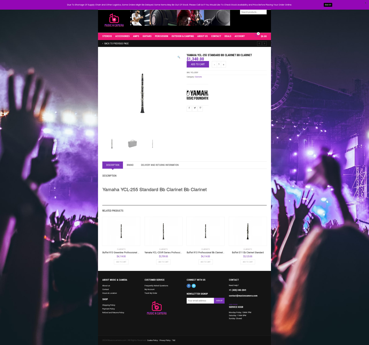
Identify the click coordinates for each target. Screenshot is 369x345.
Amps (136, 36)
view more (233, 304)
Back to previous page (116, 43)
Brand (130, 165)
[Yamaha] (197, 95)
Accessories (122, 36)
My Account (150, 289)
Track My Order (151, 293)
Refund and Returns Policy (113, 312)
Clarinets (198, 77)
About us (202, 36)
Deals (228, 36)
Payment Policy (108, 309)
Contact (216, 36)
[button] (178, 57)
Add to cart (198, 64)
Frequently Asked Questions (156, 286)
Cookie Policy (152, 340)
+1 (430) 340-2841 (237, 290)
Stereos (107, 36)
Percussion (161, 36)
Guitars (147, 36)
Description (112, 165)
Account (240, 36)
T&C (173, 340)
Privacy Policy (165, 340)
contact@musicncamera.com (243, 295)
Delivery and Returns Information (160, 165)
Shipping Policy (108, 305)
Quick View (110, 242)
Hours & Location (109, 293)
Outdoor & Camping (183, 36)
